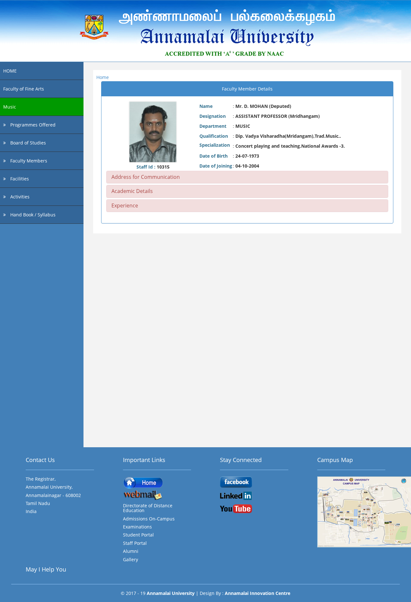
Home (102, 77)
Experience (124, 205)
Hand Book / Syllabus (32, 215)
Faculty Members (28, 161)
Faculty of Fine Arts (23, 89)
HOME (10, 71)
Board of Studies (27, 143)
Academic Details (132, 191)
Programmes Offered (32, 125)
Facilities (19, 179)
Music (9, 107)
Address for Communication (145, 176)
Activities (19, 197)
